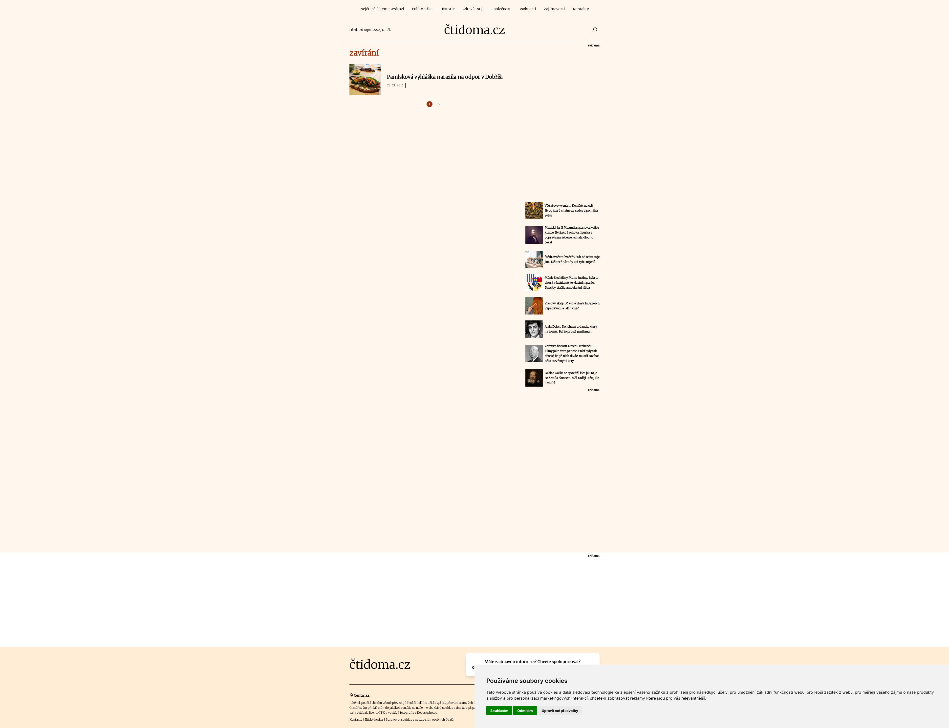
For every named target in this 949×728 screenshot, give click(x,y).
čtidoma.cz (474, 29)
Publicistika (422, 9)
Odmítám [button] (525, 710)
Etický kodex (374, 719)
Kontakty (581, 9)
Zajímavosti (554, 9)
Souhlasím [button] (499, 710)
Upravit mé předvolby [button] (560, 710)
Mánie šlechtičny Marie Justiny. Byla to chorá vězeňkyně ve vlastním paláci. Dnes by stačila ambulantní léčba (571, 282)
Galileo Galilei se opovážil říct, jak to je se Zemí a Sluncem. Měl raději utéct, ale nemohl (572, 378)
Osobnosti (527, 9)
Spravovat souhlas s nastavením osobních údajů (419, 719)
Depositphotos (427, 712)
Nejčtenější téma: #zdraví (382, 9)
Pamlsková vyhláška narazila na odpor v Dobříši (445, 77)
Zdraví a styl (473, 9)
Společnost (501, 9)
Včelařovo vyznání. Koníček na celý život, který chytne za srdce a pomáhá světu (571, 210)
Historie (447, 9)
